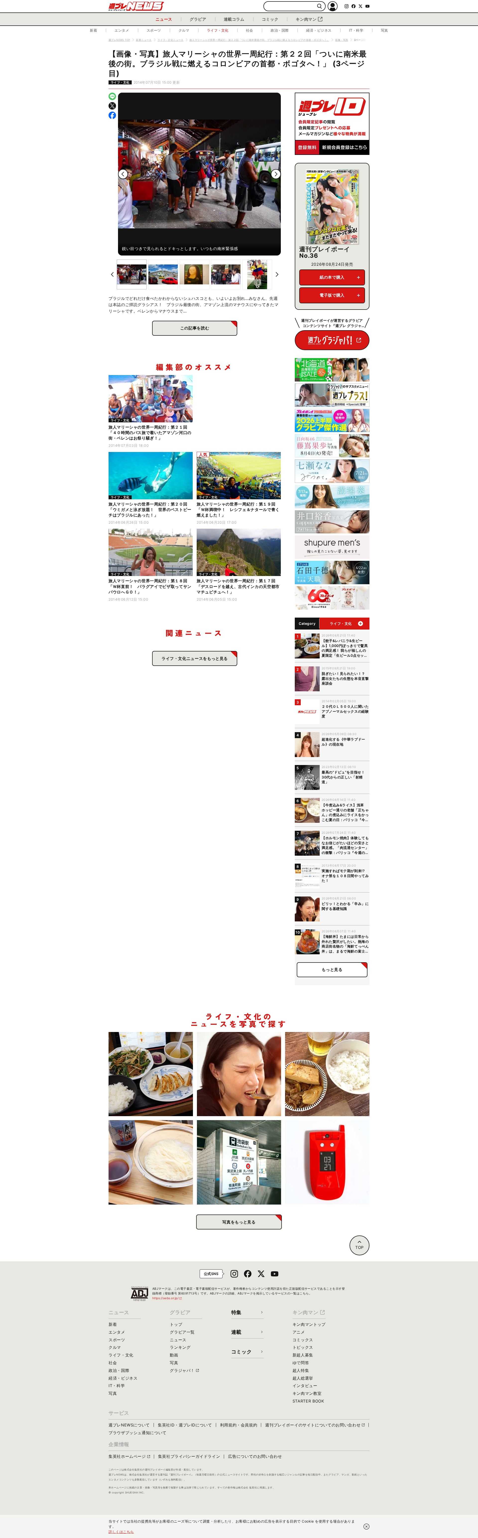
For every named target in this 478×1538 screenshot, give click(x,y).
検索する (319, 6)
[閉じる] (366, 1527)
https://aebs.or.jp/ (167, 1298)
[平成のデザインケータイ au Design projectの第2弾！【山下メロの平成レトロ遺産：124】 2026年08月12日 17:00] (327, 1162)
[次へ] (276, 174)
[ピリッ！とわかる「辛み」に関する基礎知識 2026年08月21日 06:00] (239, 1074)
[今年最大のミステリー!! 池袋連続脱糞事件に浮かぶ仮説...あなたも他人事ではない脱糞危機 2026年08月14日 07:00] (239, 1162)
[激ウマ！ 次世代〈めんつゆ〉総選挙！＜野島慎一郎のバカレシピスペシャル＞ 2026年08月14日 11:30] (151, 1162)
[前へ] (123, 174)
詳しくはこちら (121, 1532)
